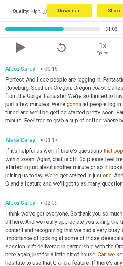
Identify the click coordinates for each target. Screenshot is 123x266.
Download (69, 10)
